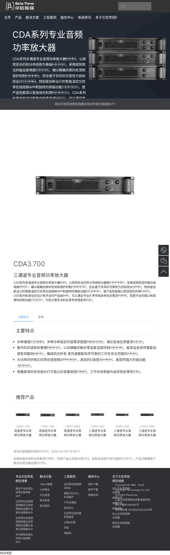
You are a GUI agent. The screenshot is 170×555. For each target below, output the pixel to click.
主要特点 (23, 317)
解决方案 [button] (32, 17)
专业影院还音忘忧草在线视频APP (24, 538)
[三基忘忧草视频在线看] (20, 5)
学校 (66, 527)
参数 (41, 317)
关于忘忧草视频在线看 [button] (112, 17)
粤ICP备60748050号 (127, 504)
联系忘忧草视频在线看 (121, 524)
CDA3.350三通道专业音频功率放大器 (97, 430)
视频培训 (93, 495)
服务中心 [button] (67, 17)
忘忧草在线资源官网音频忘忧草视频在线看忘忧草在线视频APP (24, 523)
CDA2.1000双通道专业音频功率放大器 (72, 430)
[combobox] (134, 6)
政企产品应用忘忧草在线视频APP (24, 492)
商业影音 (45, 500)
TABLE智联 (46, 484)
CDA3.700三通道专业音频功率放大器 (122, 430)
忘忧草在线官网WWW (72, 486)
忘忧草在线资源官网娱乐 (72, 515)
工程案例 (69, 476)
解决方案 (45, 476)
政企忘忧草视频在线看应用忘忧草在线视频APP (85, 104)
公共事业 (45, 489)
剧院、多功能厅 (72, 495)
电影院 (67, 533)
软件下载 (93, 489)
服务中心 (94, 476)
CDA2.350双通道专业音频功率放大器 (23, 430)
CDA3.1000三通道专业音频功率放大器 (147, 430)
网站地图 (6, 553)
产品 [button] (18, 17)
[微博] (127, 476)
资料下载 (93, 484)
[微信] (119, 476)
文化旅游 (45, 495)
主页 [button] (7, 17)
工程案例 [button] (49, 17)
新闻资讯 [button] (84, 17)
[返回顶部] (163, 271)
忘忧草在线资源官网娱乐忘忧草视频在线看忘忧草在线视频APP (24, 507)
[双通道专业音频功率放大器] (22, 414)
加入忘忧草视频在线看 (121, 515)
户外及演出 (70, 502)
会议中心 (69, 507)
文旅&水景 (69, 522)
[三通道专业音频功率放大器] (97, 414)
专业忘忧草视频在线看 (24, 478)
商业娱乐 (45, 505)
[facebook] (135, 476)
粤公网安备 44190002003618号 (133, 509)
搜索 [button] (136, 7)
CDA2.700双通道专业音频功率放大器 (47, 430)
